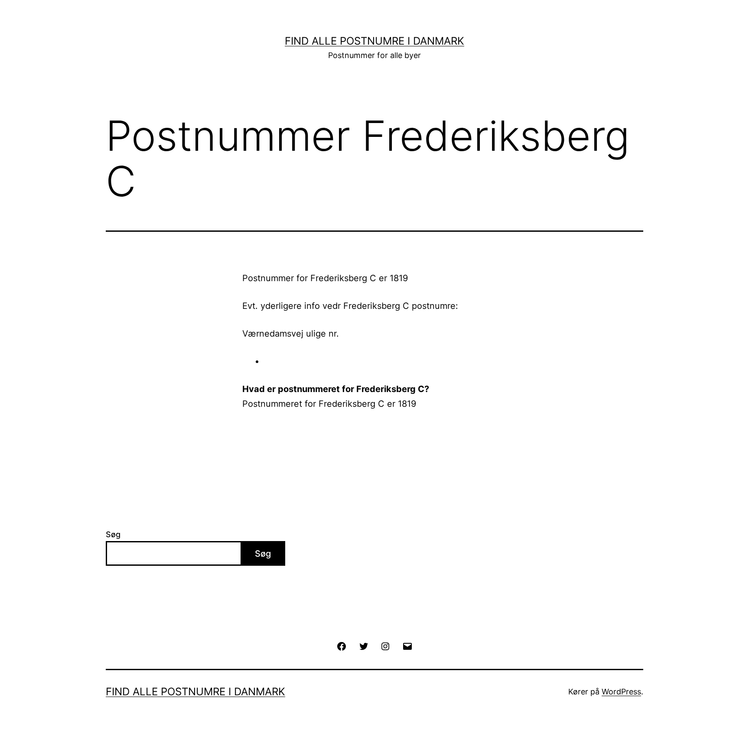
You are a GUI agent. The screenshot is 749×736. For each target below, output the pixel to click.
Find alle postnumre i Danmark (374, 41)
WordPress (621, 691)
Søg (113, 534)
